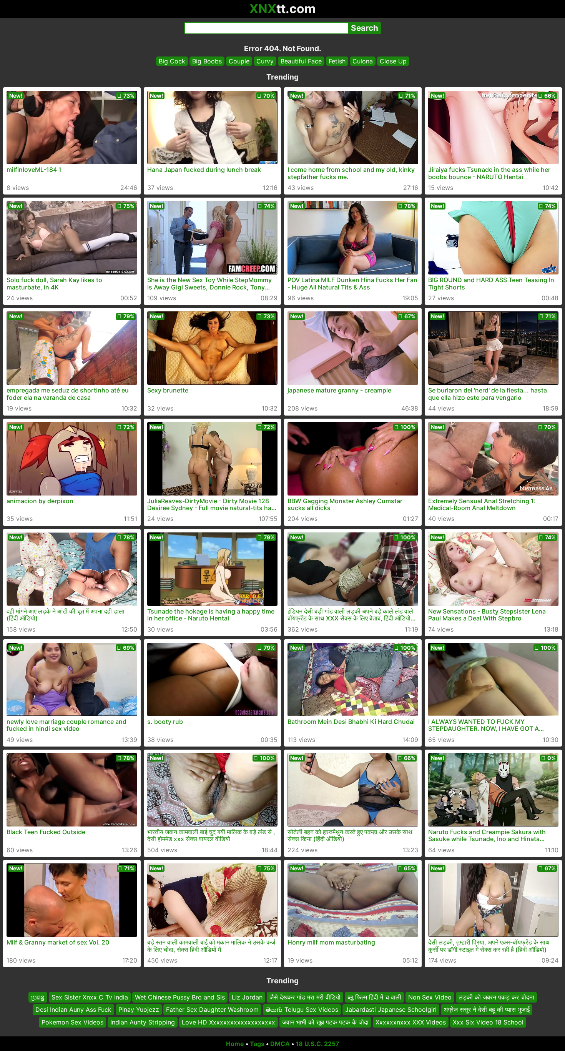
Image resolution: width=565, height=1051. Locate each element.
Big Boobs (207, 61)
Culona (362, 61)
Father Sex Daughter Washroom (212, 1010)
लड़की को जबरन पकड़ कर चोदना (496, 997)
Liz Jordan (247, 997)
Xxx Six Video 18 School (488, 1022)
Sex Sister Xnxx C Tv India (90, 997)
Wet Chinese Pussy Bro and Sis (180, 997)
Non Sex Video (430, 997)
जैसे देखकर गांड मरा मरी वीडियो (305, 997)
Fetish (337, 61)
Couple (239, 61)
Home (235, 1043)
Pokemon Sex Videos (72, 1022)
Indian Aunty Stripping (142, 1022)
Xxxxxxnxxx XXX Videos (411, 1022)
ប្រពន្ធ (38, 997)
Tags (257, 1043)
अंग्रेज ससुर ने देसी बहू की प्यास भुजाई (487, 1010)
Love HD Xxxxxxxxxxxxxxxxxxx (228, 1022)
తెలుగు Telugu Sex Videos (302, 1010)
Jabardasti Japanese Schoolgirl (391, 1010)
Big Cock (172, 61)
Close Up (393, 61)
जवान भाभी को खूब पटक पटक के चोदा (325, 1022)
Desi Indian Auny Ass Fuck (73, 1010)
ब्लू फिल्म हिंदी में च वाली (374, 997)
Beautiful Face (301, 61)
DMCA (280, 1043)
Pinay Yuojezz (138, 1010)
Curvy (265, 61)
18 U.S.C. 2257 (317, 1043)
